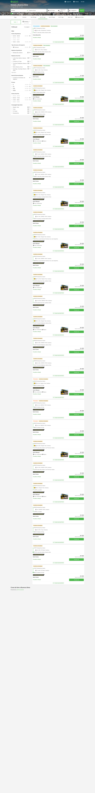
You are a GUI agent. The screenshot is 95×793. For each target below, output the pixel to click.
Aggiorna (82, 10)
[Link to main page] (14, 2)
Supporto (68, 1)
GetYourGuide (20, 589)
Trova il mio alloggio (19, 13)
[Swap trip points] (27, 10)
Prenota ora (76, 38)
